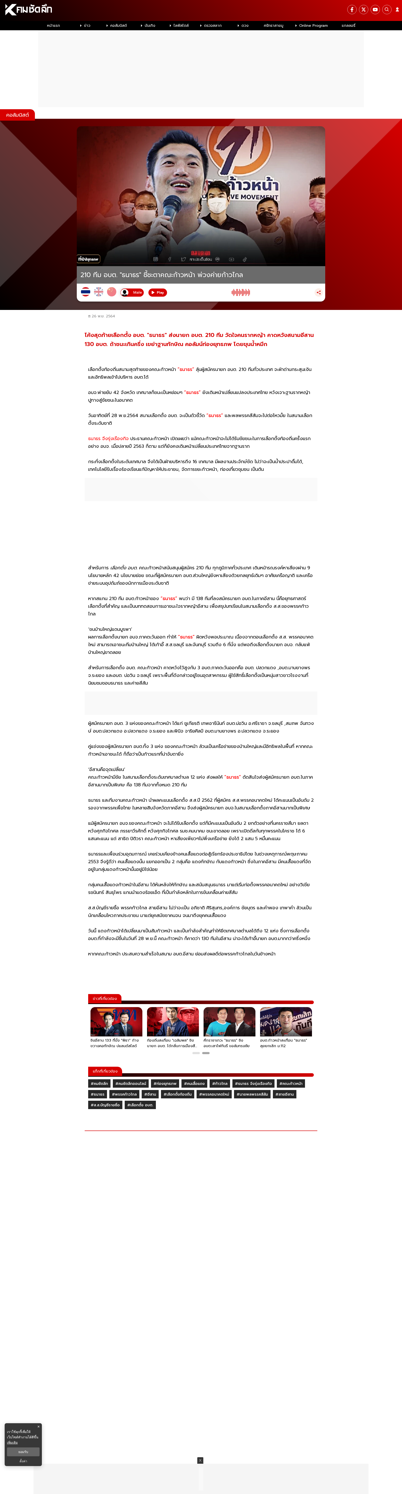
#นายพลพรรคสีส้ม (252, 1094)
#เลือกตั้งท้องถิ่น (178, 1094)
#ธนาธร (97, 1094)
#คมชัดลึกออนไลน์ (130, 1084)
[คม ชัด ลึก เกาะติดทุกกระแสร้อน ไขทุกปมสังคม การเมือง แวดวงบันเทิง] (201, 10)
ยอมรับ (23, 1452)
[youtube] (375, 9)
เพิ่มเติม (12, 1442)
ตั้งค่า (23, 1461)
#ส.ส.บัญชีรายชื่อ (105, 1105)
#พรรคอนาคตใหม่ (214, 1094)
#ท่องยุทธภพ (165, 1084)
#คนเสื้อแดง (194, 1084)
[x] (363, 9)
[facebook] (352, 9)
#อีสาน (150, 1094)
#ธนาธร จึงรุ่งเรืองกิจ (253, 1084)
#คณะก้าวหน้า (290, 1084)
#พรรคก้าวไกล (124, 1094)
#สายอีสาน (284, 1094)
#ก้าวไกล (220, 1084)
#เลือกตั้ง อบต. (140, 1105)
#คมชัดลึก (99, 1084)
